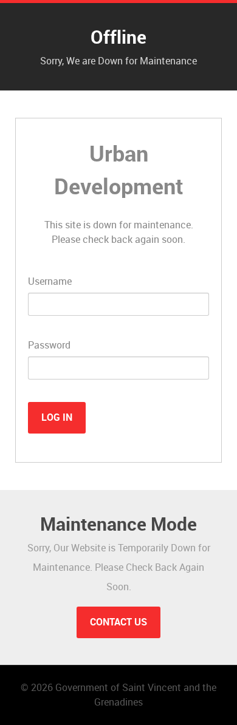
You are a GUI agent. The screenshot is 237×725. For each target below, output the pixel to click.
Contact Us (118, 622)
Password (49, 345)
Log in (56, 417)
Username (50, 281)
